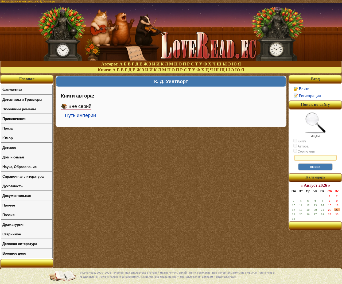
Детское (9, 147)
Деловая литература (19, 243)
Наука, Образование (19, 166)
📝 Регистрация (307, 96)
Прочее (8, 205)
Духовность (12, 185)
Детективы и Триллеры (22, 99)
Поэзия (8, 214)
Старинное (11, 233)
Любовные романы (19, 108)
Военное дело (14, 253)
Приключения (14, 118)
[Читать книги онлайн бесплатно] (171, 59)
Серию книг (306, 151)
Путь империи (80, 115)
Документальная (16, 195)
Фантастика (12, 89)
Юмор (7, 137)
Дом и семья (13, 156)
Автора (303, 146)
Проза (7, 128)
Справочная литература (23, 176)
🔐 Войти (301, 89)
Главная (26, 79)
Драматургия (13, 224)
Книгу (301, 141)
